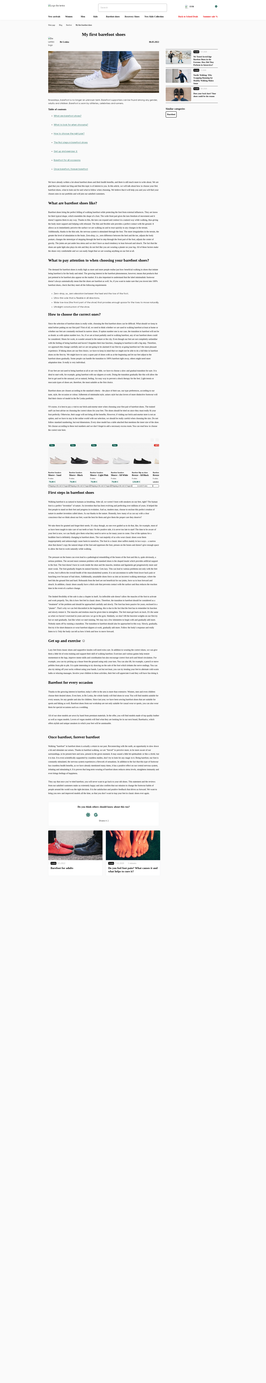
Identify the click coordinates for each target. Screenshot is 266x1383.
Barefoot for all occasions (67, 160)
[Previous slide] (152, 440)
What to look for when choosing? (71, 125)
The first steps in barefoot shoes (71, 142)
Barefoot (171, 114)
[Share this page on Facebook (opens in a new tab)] (103, 815)
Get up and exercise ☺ (66, 151)
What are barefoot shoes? (67, 116)
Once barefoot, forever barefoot (71, 169)
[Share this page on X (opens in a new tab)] (111, 815)
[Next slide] (157, 440)
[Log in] (208, 7)
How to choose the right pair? (69, 134)
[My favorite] (201, 7)
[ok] (163, 7)
